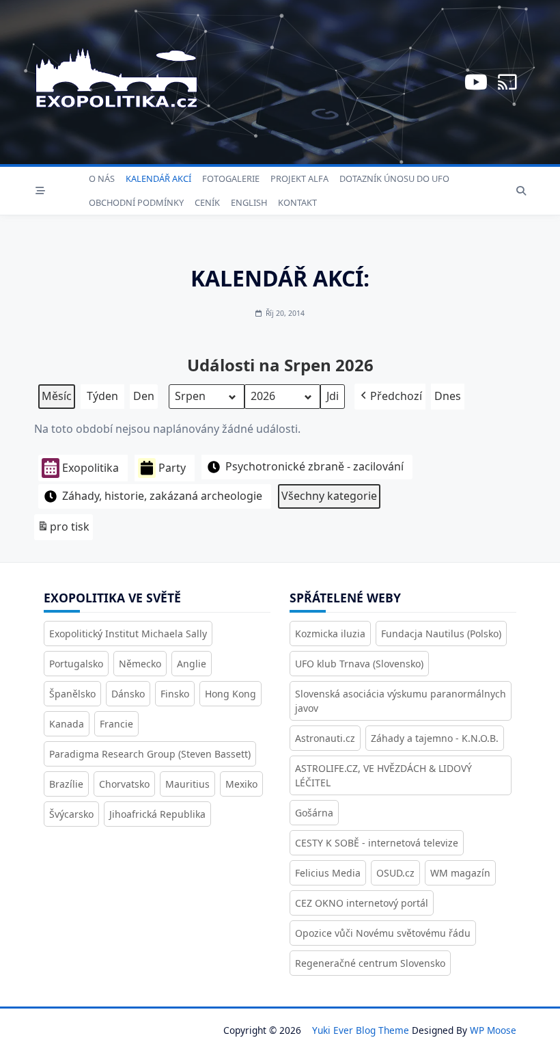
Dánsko (128, 693)
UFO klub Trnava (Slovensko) (359, 663)
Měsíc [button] (57, 395)
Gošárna (314, 812)
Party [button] (172, 467)
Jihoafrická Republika (157, 814)
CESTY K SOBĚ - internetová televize (376, 842)
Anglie (191, 663)
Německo (140, 663)
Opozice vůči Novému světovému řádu (383, 933)
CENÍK (207, 202)
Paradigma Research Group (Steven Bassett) (150, 753)
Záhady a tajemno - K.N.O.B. (435, 738)
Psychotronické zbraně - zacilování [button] (314, 466)
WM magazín (460, 872)
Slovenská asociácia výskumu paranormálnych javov (400, 701)
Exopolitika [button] (90, 467)
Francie (116, 723)
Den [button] (143, 395)
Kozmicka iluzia (330, 633)
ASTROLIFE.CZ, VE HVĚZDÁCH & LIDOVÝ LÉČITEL (383, 775)
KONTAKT (297, 202)
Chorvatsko (124, 783)
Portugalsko (76, 663)
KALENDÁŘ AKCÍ (158, 178)
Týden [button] (102, 395)
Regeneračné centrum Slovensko (370, 963)
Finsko (174, 693)
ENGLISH (249, 202)
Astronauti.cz (325, 738)
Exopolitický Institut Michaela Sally (128, 633)
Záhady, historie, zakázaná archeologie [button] (162, 495)
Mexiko (241, 783)
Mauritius (187, 783)
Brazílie (66, 783)
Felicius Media (328, 872)
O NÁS (102, 178)
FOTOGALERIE (231, 178)
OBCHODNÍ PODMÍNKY (136, 202)
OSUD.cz (395, 872)
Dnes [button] (447, 395)
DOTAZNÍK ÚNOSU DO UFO (394, 178)
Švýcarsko (71, 814)
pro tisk (63, 529)
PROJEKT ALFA (299, 178)
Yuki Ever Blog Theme (360, 1030)
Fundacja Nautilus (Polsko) (441, 633)
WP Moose (493, 1030)
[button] (389, 397)
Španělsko (72, 693)
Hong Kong (230, 693)
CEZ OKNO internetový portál (361, 902)
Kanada (66, 723)
